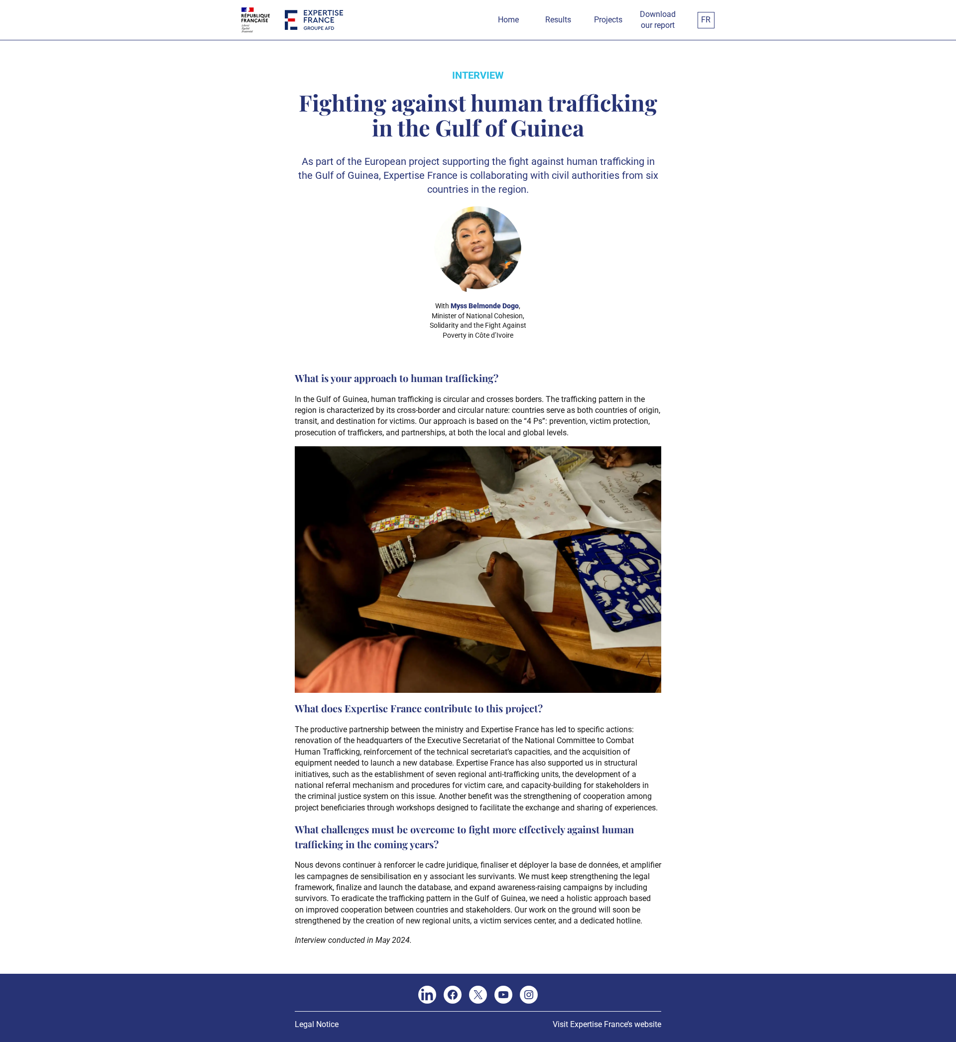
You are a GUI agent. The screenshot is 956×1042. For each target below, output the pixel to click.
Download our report (658, 19)
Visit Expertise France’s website (607, 1024)
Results (558, 19)
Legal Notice (317, 1024)
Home (508, 19)
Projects (608, 19)
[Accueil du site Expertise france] (314, 20)
